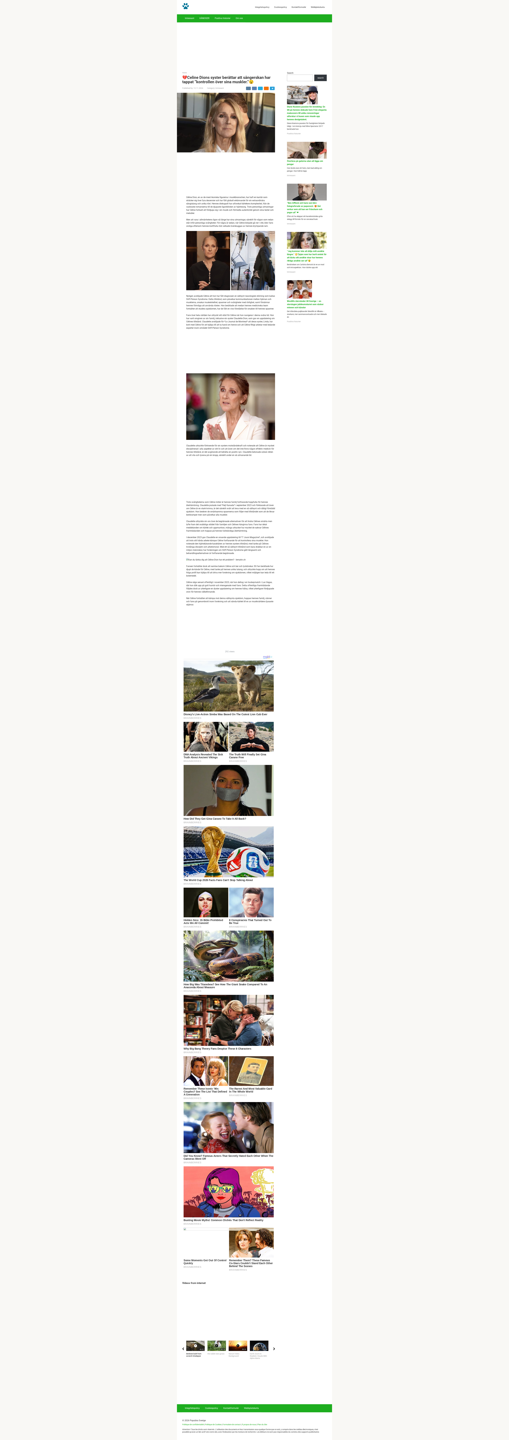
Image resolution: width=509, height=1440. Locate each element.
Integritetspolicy (262, 7)
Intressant (189, 18)
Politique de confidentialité (193, 1424)
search (320, 78)
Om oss (239, 18)
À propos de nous (249, 1424)
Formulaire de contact (232, 1424)
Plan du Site (262, 1424)
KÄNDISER (204, 18)
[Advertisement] (254, 44)
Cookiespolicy (280, 7)
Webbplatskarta (318, 7)
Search (290, 73)
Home (184, 73)
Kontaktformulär (299, 7)
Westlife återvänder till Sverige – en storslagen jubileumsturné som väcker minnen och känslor (305, 304)
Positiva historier (222, 18)
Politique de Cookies (213, 1424)
